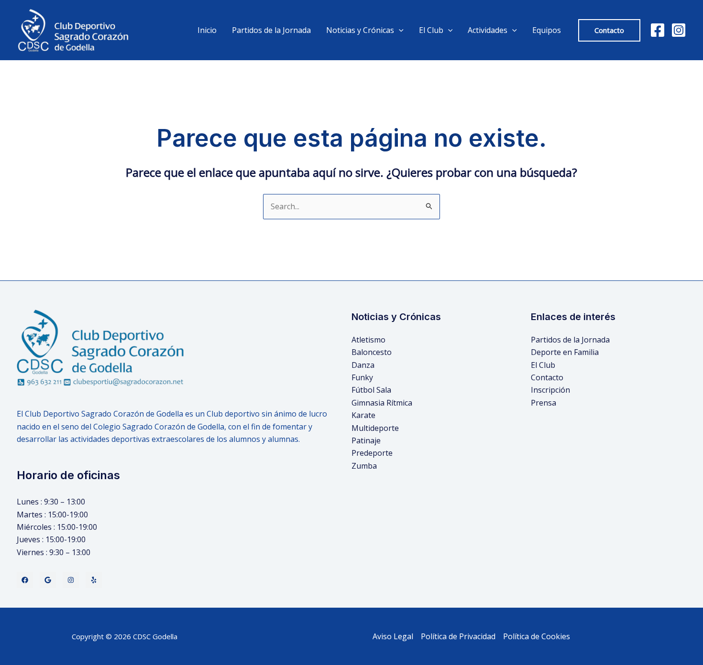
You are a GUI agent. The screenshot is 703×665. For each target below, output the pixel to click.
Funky (362, 377)
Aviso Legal (393, 636)
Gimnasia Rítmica (382, 402)
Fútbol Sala (371, 390)
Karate (363, 415)
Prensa (543, 402)
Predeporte (372, 453)
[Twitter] (48, 580)
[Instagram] (678, 30)
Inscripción (550, 390)
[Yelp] (94, 580)
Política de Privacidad (458, 636)
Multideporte (375, 428)
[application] (399, 30)
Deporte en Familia (565, 352)
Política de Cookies (536, 636)
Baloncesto (372, 352)
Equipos (546, 30)
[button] (609, 30)
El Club (543, 365)
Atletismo (368, 339)
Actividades (487, 30)
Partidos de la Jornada (271, 30)
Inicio (207, 30)
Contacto (547, 377)
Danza (363, 365)
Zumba (364, 466)
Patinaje (366, 440)
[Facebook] (657, 30)
